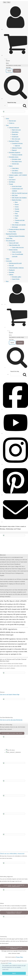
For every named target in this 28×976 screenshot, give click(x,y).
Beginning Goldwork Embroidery (17, 236)
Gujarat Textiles (15, 279)
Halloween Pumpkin (17, 148)
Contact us (11, 123)
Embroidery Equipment (14, 152)
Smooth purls (15, 136)
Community (9, 261)
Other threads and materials (19, 224)
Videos (7, 258)
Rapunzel (14, 150)
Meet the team (12, 120)
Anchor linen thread (16, 186)
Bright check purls (16, 129)
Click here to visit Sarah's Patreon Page (9, 694)
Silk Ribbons (12, 181)
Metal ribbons (15, 132)
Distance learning (13, 249)
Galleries (11, 274)
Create (9, 963)
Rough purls (15, 134)
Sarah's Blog (9, 238)
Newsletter (11, 272)
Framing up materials (17, 154)
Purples (17, 215)
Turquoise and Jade (19, 220)
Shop (7, 125)
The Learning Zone (10, 240)
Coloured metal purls (14, 127)
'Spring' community (16, 252)
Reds (16, 218)
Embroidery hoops (16, 159)
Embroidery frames (13, 157)
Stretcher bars (15, 163)
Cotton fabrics (15, 168)
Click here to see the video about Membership (11, 720)
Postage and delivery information (17, 229)
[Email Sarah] (15, 521)
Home (7, 118)
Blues (16, 202)
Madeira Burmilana (16, 200)
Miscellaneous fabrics (17, 172)
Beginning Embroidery (11, 234)
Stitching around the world (15, 263)
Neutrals (17, 209)
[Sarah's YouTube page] (15, 432)
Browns (17, 204)
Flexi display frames (17, 161)
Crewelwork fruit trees (17, 143)
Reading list (12, 270)
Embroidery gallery (16, 276)
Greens (17, 206)
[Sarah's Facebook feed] (15, 408)
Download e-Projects (14, 141)
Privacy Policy (12, 231)
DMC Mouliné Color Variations (19, 197)
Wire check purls (16, 139)
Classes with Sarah (13, 243)
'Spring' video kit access (18, 247)
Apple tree (17, 145)
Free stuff (11, 265)
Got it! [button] (14, 973)
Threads (11, 184)
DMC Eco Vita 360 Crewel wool (19, 193)
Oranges (17, 211)
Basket (9, 70)
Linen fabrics (15, 170)
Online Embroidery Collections (16, 267)
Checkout (17, 70)
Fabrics (11, 166)
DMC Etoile (15, 195)
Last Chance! (12, 179)
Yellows (17, 222)
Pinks (16, 213)
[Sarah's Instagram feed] (15, 463)
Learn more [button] (5, 969)
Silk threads (15, 227)
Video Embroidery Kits (14, 245)
